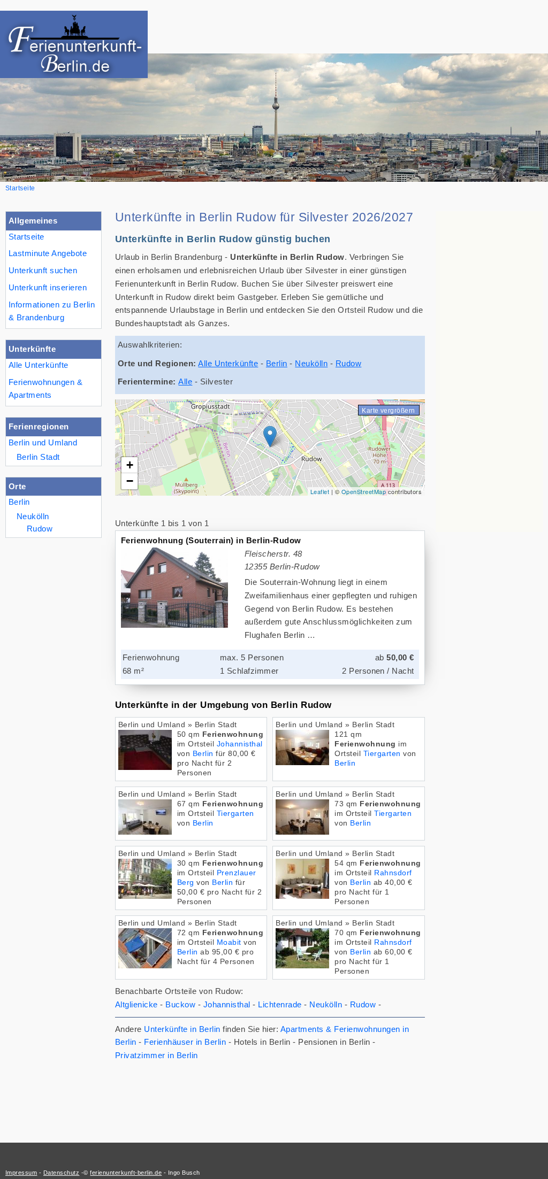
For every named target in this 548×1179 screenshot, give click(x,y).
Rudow (39, 528)
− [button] (130, 481)
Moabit (229, 942)
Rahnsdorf (393, 873)
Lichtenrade (279, 1004)
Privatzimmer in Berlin (156, 1055)
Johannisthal (240, 744)
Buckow (180, 1004)
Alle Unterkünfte (38, 364)
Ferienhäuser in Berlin (185, 1041)
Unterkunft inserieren (48, 287)
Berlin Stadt (38, 456)
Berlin (19, 501)
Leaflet (319, 491)
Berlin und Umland (43, 442)
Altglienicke (136, 1004)
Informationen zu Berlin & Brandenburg (52, 311)
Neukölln (33, 516)
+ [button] (130, 465)
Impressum (21, 1172)
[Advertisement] (489, 371)
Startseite (26, 236)
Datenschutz (61, 1172)
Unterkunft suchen (43, 270)
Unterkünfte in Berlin (182, 1029)
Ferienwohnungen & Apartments (45, 388)
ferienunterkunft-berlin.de (126, 1172)
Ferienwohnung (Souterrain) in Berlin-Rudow (211, 540)
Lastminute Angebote (48, 253)
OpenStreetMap (363, 491)
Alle (185, 381)
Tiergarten (382, 754)
